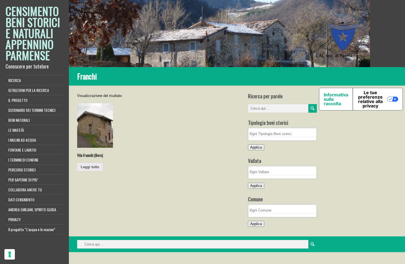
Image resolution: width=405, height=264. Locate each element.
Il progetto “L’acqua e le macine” (31, 229)
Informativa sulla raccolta (336, 99)
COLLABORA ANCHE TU (25, 189)
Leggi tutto (90, 167)
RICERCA (14, 80)
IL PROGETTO (18, 100)
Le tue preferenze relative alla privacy (370, 99)
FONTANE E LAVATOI (22, 150)
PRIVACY (14, 219)
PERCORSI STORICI (22, 170)
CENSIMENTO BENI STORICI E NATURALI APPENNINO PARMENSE (33, 33)
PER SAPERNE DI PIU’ (23, 180)
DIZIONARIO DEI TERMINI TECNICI (31, 110)
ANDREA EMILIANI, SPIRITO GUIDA (32, 209)
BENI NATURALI (19, 120)
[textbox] (284, 134)
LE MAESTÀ (16, 130)
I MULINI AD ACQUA (22, 140)
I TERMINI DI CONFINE (23, 160)
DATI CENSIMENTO (21, 199)
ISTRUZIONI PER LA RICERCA (28, 90)
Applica (256, 147)
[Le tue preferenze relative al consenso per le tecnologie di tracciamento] (9, 254)
